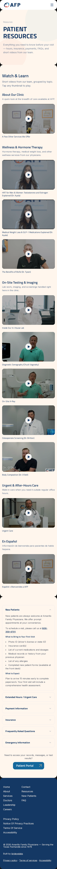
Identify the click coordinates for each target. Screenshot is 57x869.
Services (7, 796)
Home (6, 787)
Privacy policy (10, 860)
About (6, 791)
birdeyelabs (17, 853)
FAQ (23, 800)
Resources (27, 791)
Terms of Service (12, 828)
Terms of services (28, 860)
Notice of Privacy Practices (18, 823)
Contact (25, 787)
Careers (7, 809)
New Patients (28, 796)
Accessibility (10, 832)
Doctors (7, 800)
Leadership (9, 804)
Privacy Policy (11, 819)
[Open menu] (52, 5)
